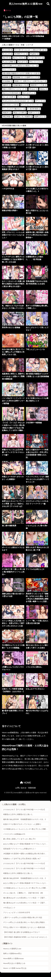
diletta (44, 89)
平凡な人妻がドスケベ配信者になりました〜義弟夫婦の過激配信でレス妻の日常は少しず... (26, 927)
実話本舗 (7, 117)
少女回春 (7, 81)
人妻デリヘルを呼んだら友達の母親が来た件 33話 (22, 917)
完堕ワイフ (34, 113)
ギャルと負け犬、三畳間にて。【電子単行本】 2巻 (23, 893)
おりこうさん (20, 58)
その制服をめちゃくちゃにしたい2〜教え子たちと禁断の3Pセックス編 (26, 829)
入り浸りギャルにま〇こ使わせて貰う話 (31, 50)
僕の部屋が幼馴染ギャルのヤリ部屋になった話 (21, 73)
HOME (27, 782)
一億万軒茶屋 (34, 109)
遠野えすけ (40, 117)
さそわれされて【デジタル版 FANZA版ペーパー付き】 (24, 809)
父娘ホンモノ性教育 (23, 117)
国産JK (7, 113)
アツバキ (40, 101)
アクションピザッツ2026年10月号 (16, 912)
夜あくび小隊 (20, 113)
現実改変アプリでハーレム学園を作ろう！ (19, 849)
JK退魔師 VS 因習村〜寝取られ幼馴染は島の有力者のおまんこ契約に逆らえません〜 (26, 854)
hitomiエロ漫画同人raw (12, 949)
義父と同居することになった (15, 89)
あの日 (7, 58)
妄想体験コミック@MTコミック (26, 77)
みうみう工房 (9, 97)
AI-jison (34, 89)
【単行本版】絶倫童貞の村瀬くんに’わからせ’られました (25, 937)
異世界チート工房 (39, 85)
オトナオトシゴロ (11, 105)
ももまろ (23, 62)
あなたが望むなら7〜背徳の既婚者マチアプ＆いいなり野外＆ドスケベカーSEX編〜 (26, 844)
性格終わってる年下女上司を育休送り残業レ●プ (22, 859)
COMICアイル (21, 54)
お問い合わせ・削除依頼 (25, 788)
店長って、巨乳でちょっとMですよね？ (31, 81)
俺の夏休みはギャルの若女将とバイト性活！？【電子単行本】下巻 (26, 903)
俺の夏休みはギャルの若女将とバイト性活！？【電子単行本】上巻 (26, 898)
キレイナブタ (36, 62)
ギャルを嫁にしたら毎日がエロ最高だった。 (20, 66)
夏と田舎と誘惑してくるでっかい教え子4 (19, 839)
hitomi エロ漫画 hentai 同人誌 (14, 968)
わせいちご (24, 97)
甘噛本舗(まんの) (21, 85)
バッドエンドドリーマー (32, 105)
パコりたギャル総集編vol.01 (14, 834)
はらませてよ (29, 93)
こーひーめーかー (36, 58)
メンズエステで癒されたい (14, 109)
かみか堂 (7, 50)
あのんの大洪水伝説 (11, 93)
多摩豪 (7, 77)
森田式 (7, 85)
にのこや (7, 54)
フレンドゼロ (9, 69)
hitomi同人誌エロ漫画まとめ (14, 963)
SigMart (35, 54)
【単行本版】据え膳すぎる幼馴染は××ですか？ (21, 932)
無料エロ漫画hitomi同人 (12, 953)
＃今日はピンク (9, 908)
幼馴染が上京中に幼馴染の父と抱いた (18, 814)
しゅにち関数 (9, 62)
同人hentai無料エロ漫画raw (26, 3)
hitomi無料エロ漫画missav (13, 958)
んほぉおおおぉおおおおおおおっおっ (18, 101)
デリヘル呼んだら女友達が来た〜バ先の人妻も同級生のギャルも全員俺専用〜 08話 (26, 922)
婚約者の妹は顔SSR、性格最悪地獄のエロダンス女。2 (24, 819)
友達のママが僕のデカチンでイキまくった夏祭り (22, 824)
